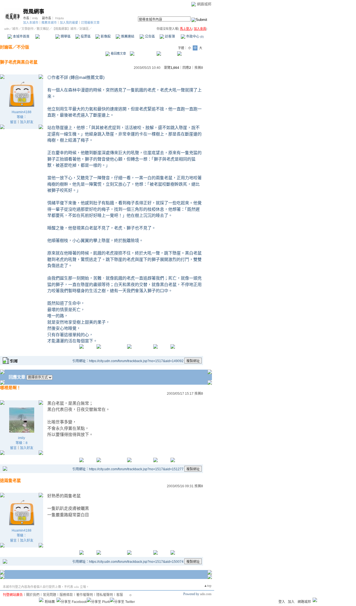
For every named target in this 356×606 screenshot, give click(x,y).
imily (35, 18)
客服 (119, 595)
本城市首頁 (20, 36)
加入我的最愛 (69, 22)
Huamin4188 (21, 112)
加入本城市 (30, 22)
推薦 (198, 68)
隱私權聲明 (104, 595)
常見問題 (49, 595)
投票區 (85, 36)
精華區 (65, 36)
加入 (291, 602)
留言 (13, 122)
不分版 (23, 47)
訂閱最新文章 (90, 22)
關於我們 (32, 595)
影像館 (105, 36)
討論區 (45, 36)
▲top (207, 586)
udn (6, 28)
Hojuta (59, 18)
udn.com (205, 594)
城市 (15, 28)
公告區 (149, 36)
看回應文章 (118, 53)
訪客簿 (169, 36)
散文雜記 (43, 28)
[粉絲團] (41, 600)
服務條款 (66, 595)
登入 (281, 602)
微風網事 (33, 11)
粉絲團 (50, 602)
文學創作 (27, 28)
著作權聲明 (84, 595)
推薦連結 (127, 36)
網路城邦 (204, 4)
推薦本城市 (49, 22)
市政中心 (194, 36)
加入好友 (26, 122)
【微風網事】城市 (64, 28)
